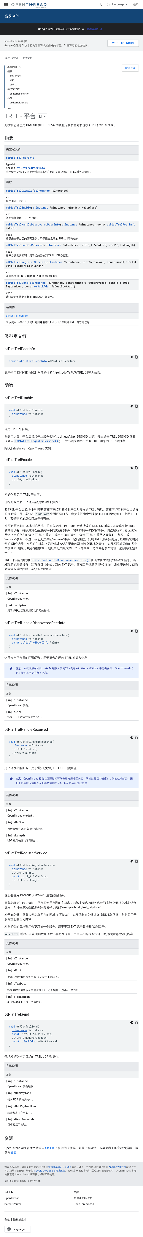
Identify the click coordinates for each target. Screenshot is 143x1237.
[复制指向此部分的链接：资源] (17, 1139)
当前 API (11, 16)
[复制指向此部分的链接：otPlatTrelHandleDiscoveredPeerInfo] (69, 623)
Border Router (12, 1204)
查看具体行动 (94, 29)
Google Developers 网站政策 (49, 1170)
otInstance (42, 190)
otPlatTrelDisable (19, 190)
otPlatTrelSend (17, 282)
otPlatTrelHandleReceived (25, 245)
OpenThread (11, 58)
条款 (7, 1219)
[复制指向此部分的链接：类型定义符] (30, 336)
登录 (136, 4)
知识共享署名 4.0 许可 (60, 1167)
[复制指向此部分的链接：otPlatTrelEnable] (35, 460)
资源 (13, 1152)
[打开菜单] (6, 4)
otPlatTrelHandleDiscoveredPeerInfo (33, 224)
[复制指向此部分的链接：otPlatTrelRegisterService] (51, 853)
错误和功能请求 (83, 1198)
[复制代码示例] (136, 357)
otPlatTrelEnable (18, 207)
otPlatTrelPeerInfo (20, 157)
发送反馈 (130, 67)
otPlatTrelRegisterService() (36, 441)
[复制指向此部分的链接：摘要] (17, 138)
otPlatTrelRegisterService (25, 262)
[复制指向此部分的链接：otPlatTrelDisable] (36, 398)
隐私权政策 (19, 1219)
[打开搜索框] (100, 4)
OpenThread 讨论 (84, 1204)
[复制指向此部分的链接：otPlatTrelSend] (32, 1014)
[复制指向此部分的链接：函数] (17, 385)
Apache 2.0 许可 (117, 1167)
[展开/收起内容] (20, 67)
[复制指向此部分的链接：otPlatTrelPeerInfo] (39, 349)
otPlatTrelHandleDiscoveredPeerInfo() (60, 560)
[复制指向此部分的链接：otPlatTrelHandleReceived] (51, 730)
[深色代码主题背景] (132, 357)
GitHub (49, 1148)
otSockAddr (42, 286)
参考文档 (27, 58)
